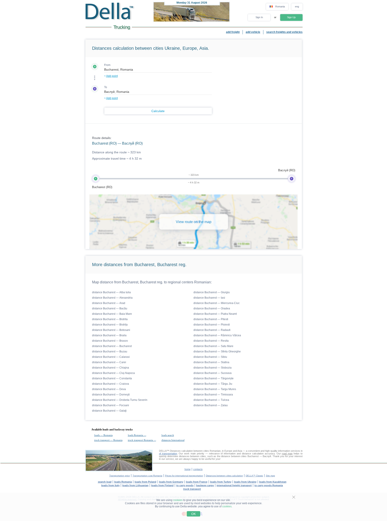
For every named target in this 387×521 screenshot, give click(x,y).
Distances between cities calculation (224, 475)
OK (193, 514)
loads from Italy (110, 485)
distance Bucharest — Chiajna (110, 367)
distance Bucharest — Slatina (211, 362)
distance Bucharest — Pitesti (211, 319)
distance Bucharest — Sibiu (210, 356)
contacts (198, 469)
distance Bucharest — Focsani (110, 405)
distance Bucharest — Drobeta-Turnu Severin (119, 400)
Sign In (259, 17)
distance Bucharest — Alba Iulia (111, 292)
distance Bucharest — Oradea (212, 308)
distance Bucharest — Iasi (209, 297)
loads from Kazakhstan (272, 481)
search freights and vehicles (284, 32)
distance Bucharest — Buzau (109, 351)
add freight (233, 32)
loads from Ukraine (245, 481)
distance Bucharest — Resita (211, 340)
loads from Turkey (220, 481)
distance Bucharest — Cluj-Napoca (113, 373)
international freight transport (234, 485)
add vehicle (253, 32)
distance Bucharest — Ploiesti (212, 324)
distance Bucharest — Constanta (112, 378)
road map (287, 453)
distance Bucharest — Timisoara (213, 394)
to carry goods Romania (268, 485)
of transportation (168, 453)
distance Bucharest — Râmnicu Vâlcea (217, 335)
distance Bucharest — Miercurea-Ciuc (217, 303)
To (105, 87)
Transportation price (119, 475)
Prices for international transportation (184, 475)
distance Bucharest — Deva (109, 389)
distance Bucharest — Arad (108, 303)
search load (105, 481)
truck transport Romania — (142, 440)
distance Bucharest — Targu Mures (215, 389)
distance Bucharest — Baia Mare (112, 313)
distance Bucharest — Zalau (211, 405)
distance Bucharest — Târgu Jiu (213, 383)
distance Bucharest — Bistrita (110, 319)
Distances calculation (181, 450)
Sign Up (291, 17)
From (107, 65)
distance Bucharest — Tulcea (211, 400)
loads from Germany (171, 481)
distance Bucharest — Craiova (110, 383)
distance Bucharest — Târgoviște (214, 378)
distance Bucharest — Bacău (109, 308)
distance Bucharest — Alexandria (112, 297)
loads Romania (123, 481)
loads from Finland (162, 485)
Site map (270, 475)
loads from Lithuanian (135, 485)
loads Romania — (137, 435)
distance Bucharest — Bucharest (112, 346)
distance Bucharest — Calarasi (111, 356)
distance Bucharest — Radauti (212, 330)
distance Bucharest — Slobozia (213, 367)
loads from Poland (145, 481)
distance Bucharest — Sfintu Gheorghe (217, 351)
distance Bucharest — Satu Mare (213, 346)
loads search (167, 435)
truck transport (192, 489)
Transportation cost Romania (147, 475)
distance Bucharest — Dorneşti (111, 394)
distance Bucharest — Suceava (213, 373)
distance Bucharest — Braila (109, 335)
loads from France (196, 481)
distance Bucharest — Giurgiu (212, 292)
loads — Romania (103, 435)
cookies (178, 500)
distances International (173, 440)
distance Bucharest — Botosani (111, 330)
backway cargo (205, 485)
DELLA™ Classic (254, 475)
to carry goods (185, 485)
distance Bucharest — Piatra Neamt (215, 313)
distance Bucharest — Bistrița (110, 324)
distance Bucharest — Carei (109, 362)
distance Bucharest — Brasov (110, 340)
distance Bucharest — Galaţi (109, 410)
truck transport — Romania (108, 440)
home (188, 469)
